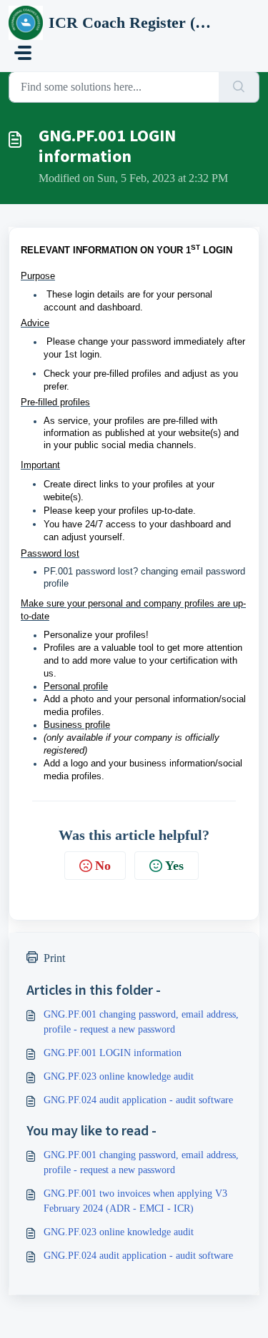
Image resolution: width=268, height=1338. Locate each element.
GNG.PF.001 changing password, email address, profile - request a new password (141, 1022)
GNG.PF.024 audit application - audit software (138, 1100)
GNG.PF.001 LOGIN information (113, 1053)
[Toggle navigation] (23, 53)
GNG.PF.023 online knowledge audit (119, 1076)
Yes (174, 865)
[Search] (239, 87)
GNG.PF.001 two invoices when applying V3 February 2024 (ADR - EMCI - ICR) (135, 1201)
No (103, 865)
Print (54, 958)
